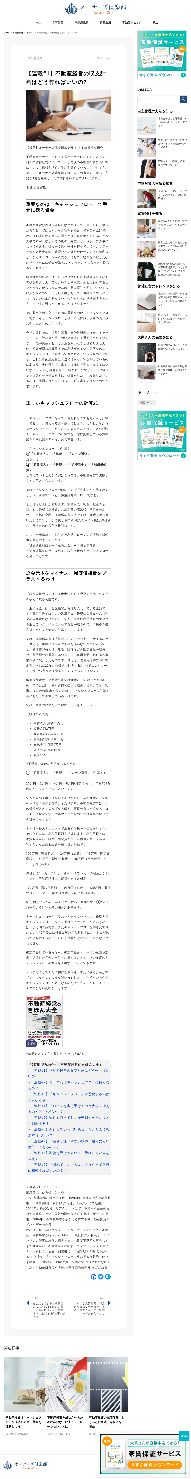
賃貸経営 (57, 22)
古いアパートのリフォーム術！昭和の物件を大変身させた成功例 (172, 319)
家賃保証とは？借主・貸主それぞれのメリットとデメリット (172, 225)
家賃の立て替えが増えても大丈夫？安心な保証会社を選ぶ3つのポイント (172, 246)
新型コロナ (146, 402)
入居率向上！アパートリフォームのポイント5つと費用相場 (172, 195)
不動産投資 (18, 32)
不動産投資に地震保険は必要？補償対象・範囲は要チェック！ (172, 370)
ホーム (7, 32)
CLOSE (184, 1436)
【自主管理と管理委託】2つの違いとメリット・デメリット (172, 122)
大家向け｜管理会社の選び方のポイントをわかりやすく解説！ (172, 143)
